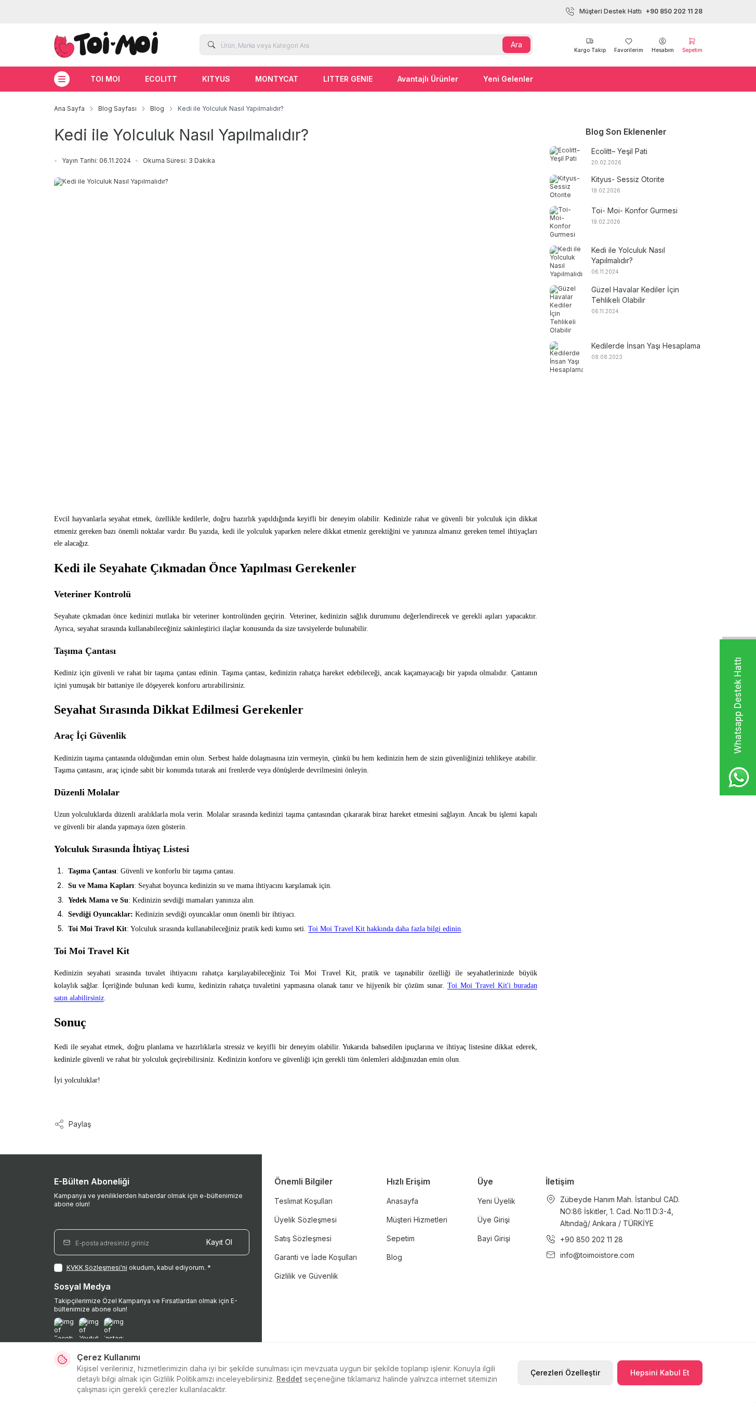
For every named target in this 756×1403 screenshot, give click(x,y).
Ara (516, 44)
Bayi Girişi (494, 1238)
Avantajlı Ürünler (427, 78)
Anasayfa (402, 1200)
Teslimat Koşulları (303, 1200)
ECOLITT (161, 78)
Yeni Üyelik (496, 1200)
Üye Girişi (494, 1219)
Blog (157, 108)
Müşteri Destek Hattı (640, 11)
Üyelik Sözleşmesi (305, 1219)
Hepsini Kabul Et (659, 1372)
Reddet (289, 1378)
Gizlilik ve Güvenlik (306, 1275)
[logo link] (106, 45)
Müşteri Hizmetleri (417, 1219)
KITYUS (216, 78)
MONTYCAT (276, 78)
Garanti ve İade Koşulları (315, 1257)
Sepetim (401, 1238)
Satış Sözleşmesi (302, 1238)
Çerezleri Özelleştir (565, 1372)
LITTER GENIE (348, 78)
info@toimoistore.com (597, 1255)
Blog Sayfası (117, 108)
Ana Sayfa (69, 108)
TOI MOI (105, 78)
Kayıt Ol (219, 1242)
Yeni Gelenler (508, 78)
